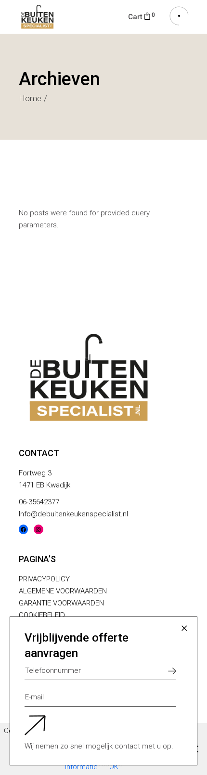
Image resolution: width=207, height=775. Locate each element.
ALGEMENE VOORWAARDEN (63, 591)
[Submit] (172, 670)
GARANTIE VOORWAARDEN (61, 603)
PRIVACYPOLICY (44, 579)
